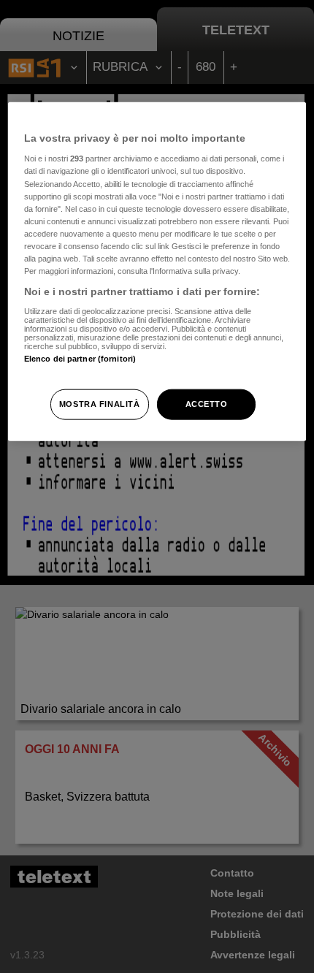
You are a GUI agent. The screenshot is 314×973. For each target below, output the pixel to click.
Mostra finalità (99, 404)
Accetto (206, 404)
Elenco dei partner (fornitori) (80, 358)
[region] (157, 271)
